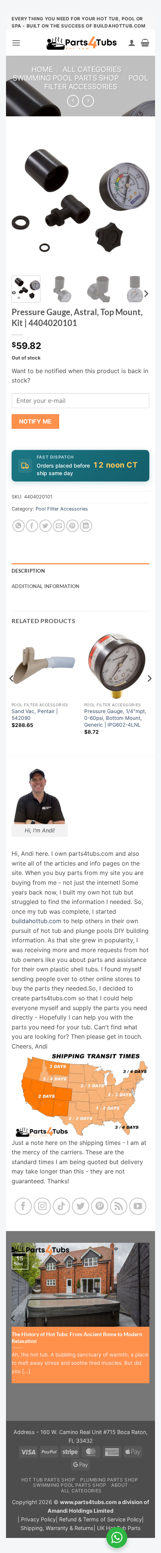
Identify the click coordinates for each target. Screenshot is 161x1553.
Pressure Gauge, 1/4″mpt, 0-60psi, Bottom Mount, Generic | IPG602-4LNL (115, 717)
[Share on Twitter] (45, 526)
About (119, 1485)
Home (42, 69)
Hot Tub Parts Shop (48, 1480)
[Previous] (24, 201)
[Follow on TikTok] (61, 1206)
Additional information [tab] (46, 586)
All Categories (92, 69)
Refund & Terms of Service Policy (100, 1519)
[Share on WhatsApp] (18, 526)
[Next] (137, 201)
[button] (16, 43)
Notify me (35, 421)
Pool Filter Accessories (96, 82)
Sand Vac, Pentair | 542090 (35, 714)
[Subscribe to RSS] (119, 1206)
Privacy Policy (38, 1519)
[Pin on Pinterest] (72, 526)
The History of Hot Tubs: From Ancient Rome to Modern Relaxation (77, 1337)
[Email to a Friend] (59, 526)
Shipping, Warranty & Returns (57, 1528)
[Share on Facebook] (32, 526)
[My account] (132, 42)
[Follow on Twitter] (80, 1206)
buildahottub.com (36, 921)
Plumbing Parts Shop (109, 1480)
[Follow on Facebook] (23, 1206)
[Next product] (73, 101)
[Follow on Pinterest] (100, 1206)
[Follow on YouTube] (138, 1206)
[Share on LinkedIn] (86, 526)
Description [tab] (28, 571)
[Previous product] (88, 101)
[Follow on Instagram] (42, 1206)
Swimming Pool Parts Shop (66, 77)
